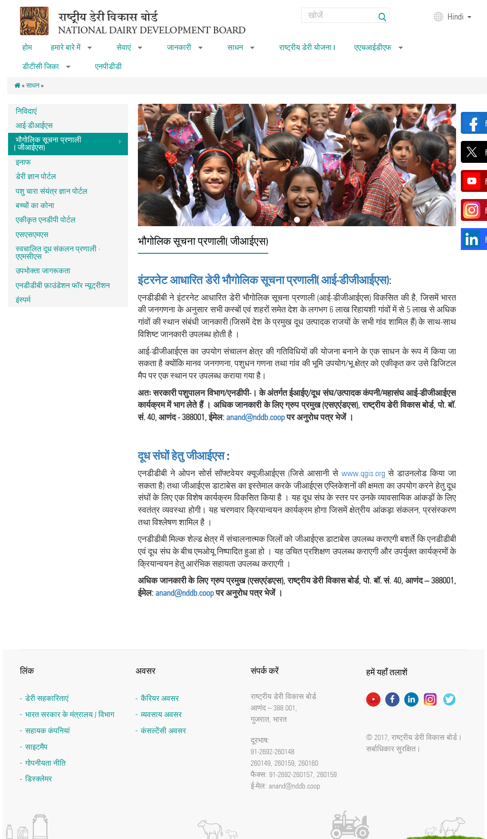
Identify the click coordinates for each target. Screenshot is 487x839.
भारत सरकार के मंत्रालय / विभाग (69, 714)
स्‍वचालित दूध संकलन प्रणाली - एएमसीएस (58, 252)
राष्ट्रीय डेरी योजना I (307, 47)
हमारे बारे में (71, 50)
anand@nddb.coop (255, 417)
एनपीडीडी (108, 66)
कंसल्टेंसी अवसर (163, 730)
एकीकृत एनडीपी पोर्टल (46, 219)
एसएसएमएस (32, 234)
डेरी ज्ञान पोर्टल (36, 176)
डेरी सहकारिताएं (46, 698)
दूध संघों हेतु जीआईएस (181, 455)
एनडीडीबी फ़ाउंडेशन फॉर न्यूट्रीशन (63, 285)
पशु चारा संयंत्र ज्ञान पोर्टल (52, 191)
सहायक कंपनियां (47, 730)
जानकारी (185, 50)
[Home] (147, 21)
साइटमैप (36, 746)
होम (27, 47)
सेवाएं (129, 50)
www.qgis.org (363, 473)
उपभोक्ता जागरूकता (43, 270)
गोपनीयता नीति (45, 763)
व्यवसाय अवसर (161, 714)
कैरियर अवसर (160, 698)
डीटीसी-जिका (46, 69)
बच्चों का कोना (35, 205)
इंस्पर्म (23, 299)
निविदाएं (26, 111)
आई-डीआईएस (34, 125)
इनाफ (23, 162)
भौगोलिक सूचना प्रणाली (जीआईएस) (44, 143)
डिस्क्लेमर (38, 778)
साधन (240, 50)
